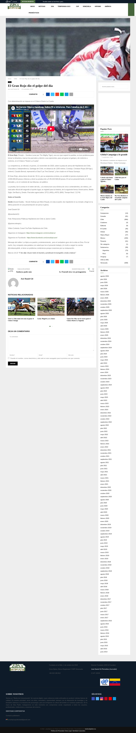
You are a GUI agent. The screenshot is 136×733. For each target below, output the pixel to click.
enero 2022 (104, 447)
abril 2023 (103, 400)
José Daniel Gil (14, 89)
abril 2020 (103, 512)
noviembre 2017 (105, 602)
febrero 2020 (104, 518)
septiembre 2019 (106, 534)
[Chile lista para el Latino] (121, 170)
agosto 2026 (104, 276)
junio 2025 (103, 319)
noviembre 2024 (105, 341)
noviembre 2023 (105, 378)
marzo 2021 (104, 478)
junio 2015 (103, 642)
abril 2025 (103, 326)
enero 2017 (104, 617)
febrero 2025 (104, 332)
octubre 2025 (104, 307)
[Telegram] (114, 698)
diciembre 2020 (105, 487)
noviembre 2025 (105, 304)
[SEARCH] (126, 87)
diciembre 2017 (105, 599)
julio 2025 (103, 316)
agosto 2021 (104, 462)
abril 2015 (103, 649)
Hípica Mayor (104, 235)
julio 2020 (103, 503)
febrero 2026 (104, 295)
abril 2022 (103, 437)
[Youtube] (110, 698)
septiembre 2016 (106, 621)
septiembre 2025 (106, 310)
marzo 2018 (104, 589)
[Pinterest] (106, 698)
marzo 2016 (104, 630)
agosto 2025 (104, 313)
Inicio (32, 6)
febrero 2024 (104, 369)
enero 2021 (104, 484)
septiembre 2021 (106, 459)
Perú (104, 253)
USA (52, 6)
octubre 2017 (104, 605)
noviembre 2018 (105, 565)
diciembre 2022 (105, 413)
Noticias (42, 6)
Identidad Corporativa (78, 731)
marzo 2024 (104, 366)
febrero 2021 (104, 481)
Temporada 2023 (64, 6)
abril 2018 (103, 586)
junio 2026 (103, 282)
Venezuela (87, 6)
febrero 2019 (104, 555)
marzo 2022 (104, 440)
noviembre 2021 (105, 453)
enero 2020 (104, 521)
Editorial (103, 225)
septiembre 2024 (106, 347)
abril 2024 (103, 363)
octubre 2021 (104, 456)
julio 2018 (103, 577)
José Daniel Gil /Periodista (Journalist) (104, 669)
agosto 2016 (104, 624)
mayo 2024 (104, 360)
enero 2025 (104, 335)
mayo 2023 (104, 397)
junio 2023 (103, 394)
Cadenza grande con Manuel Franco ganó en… (55, 1)
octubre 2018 (104, 568)
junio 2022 (103, 431)
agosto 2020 (104, 500)
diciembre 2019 (105, 524)
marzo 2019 (104, 552)
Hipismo (98, 6)
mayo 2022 (104, 434)
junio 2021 (103, 468)
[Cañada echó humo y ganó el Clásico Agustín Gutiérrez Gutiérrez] (107, 170)
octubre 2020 (104, 493)
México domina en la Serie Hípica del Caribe (106, 197)
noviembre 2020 (105, 490)
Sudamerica (104, 247)
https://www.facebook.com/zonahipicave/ (42, 238)
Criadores (103, 222)
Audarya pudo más (24, 272)
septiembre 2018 (106, 571)
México (102, 238)
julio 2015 (103, 639)
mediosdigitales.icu (90, 729)
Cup (77, 6)
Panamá (103, 241)
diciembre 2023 (105, 375)
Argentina (106, 250)
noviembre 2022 (105, 416)
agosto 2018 (104, 574)
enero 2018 (104, 596)
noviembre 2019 (105, 527)
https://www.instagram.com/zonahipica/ (40, 233)
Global (102, 232)
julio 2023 (103, 391)
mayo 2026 (104, 285)
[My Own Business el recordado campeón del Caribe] (121, 189)
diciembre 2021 (105, 450)
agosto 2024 (104, 351)
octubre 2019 (104, 531)
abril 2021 (103, 475)
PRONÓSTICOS (34, 13)
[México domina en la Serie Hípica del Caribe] (107, 189)
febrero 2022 (104, 444)
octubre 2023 (104, 382)
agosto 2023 (104, 388)
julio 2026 (103, 279)
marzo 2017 (104, 614)
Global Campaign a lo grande (113, 154)
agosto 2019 (104, 537)
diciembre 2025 (105, 301)
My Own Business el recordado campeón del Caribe (121, 197)
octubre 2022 (104, 419)
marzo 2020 (104, 515)
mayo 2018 (104, 583)
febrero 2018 (104, 593)
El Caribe (103, 229)
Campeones (104, 213)
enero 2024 (104, 372)
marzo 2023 (104, 403)
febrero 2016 (104, 633)
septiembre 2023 (106, 385)
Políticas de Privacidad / (58, 731)
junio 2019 (103, 543)
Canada (103, 216)
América (108, 6)
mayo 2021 (104, 472)
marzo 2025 (104, 329)
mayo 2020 (104, 509)
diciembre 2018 (105, 562)
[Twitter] (97, 698)
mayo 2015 (104, 645)
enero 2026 (104, 298)
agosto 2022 (104, 425)
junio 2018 (103, 580)
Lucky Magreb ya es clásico (46, 318)
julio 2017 (103, 608)
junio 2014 (103, 652)
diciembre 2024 (105, 338)
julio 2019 (103, 540)
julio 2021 (103, 465)
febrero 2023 (104, 406)
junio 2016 (103, 627)
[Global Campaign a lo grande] (114, 143)
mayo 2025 (104, 323)
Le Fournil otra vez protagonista (72, 272)
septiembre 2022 (106, 422)
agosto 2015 (104, 636)
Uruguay (103, 256)
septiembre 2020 (106, 496)
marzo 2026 (104, 291)
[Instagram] (101, 698)
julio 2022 (103, 428)
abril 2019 (103, 549)
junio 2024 (103, 357)
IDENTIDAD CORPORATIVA (15, 711)
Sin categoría (104, 244)
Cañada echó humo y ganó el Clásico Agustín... (106, 179)
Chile (9, 82)
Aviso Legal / (68, 731)
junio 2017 (103, 611)
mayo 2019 (104, 546)
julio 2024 (103, 354)
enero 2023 (104, 409)
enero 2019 (104, 558)
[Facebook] (93, 698)
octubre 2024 (104, 344)
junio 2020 (103, 506)
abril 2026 (103, 288)
